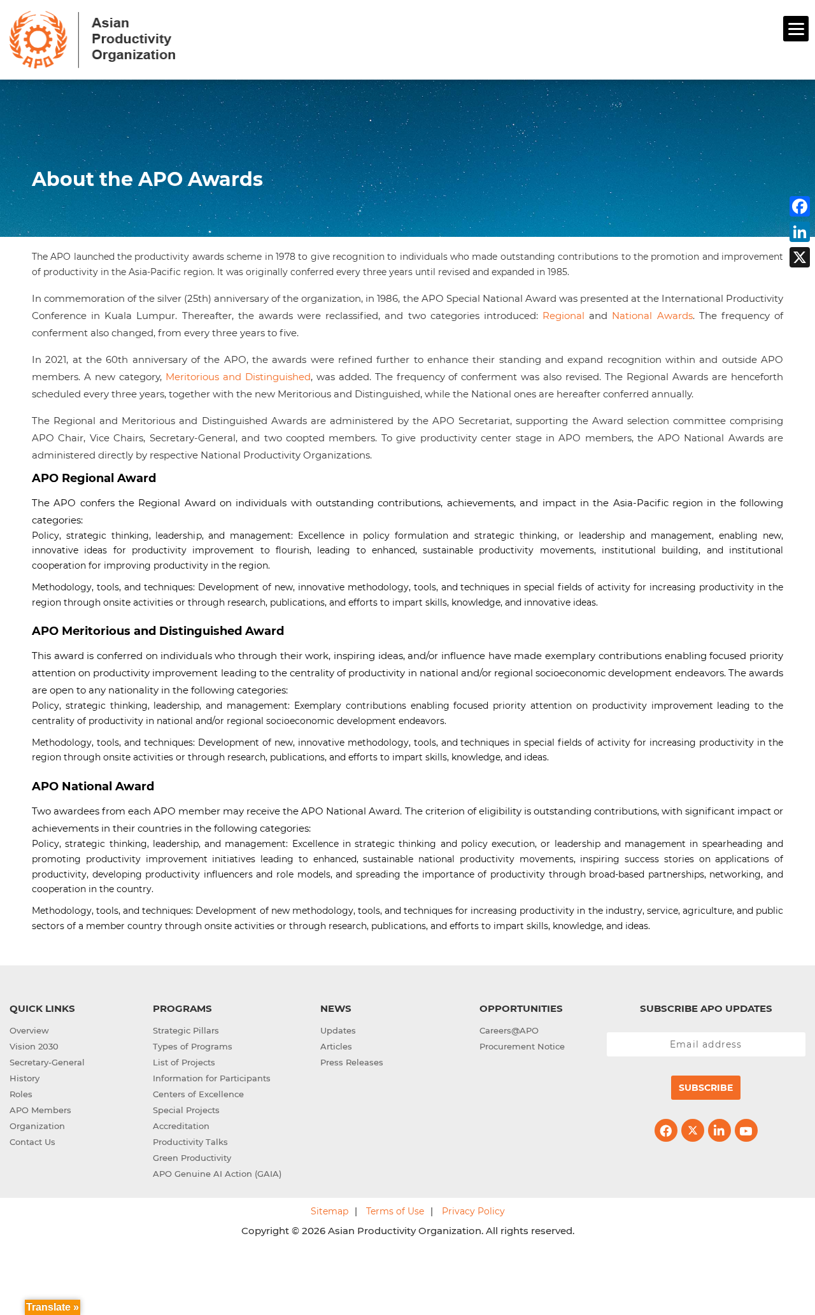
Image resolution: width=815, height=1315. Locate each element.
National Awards (652, 315)
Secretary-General (47, 1062)
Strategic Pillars (186, 1030)
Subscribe (706, 1087)
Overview (29, 1030)
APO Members (40, 1110)
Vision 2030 (34, 1046)
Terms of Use (395, 1211)
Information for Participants (212, 1078)
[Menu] (796, 28)
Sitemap (329, 1211)
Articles (336, 1046)
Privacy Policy (473, 1211)
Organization (37, 1126)
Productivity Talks (190, 1142)
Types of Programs (192, 1046)
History (24, 1078)
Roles (21, 1094)
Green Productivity (192, 1158)
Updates (338, 1030)
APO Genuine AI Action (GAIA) (217, 1174)
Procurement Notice (522, 1046)
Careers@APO (509, 1030)
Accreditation (181, 1126)
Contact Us (32, 1142)
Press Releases (351, 1062)
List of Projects (184, 1062)
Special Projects (186, 1110)
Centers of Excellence (198, 1094)
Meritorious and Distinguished (238, 377)
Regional (563, 315)
